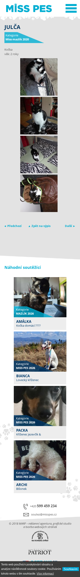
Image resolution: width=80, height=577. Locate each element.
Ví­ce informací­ (45, 573)
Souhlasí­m (71, 569)
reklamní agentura (40, 523)
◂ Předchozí (13, 226)
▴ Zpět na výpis (39, 226)
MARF (22, 523)
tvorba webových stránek (41, 527)
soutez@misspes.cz (44, 514)
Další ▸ (70, 226)
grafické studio (62, 523)
